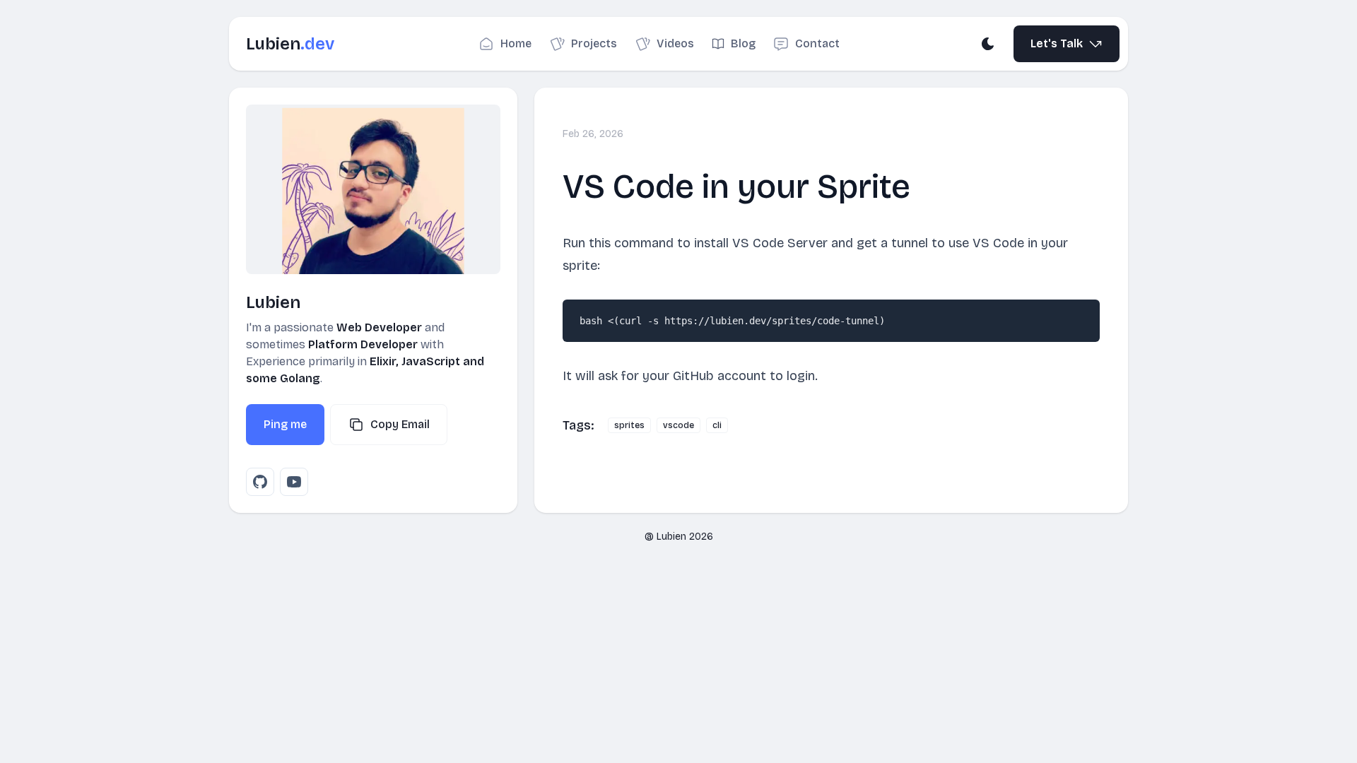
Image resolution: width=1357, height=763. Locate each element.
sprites (629, 425)
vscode (678, 425)
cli (717, 425)
